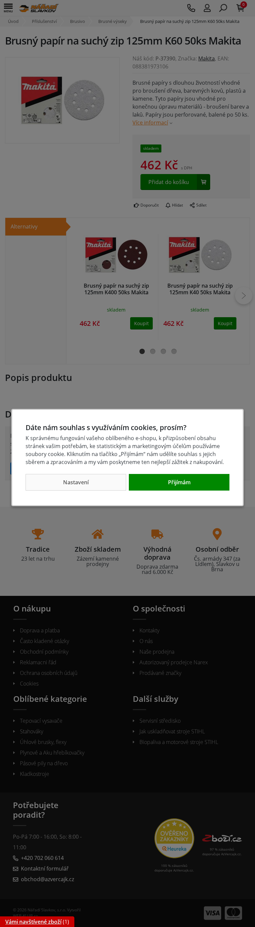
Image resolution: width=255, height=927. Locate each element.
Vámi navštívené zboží (33, 921)
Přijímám (179, 482)
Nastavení (76, 482)
